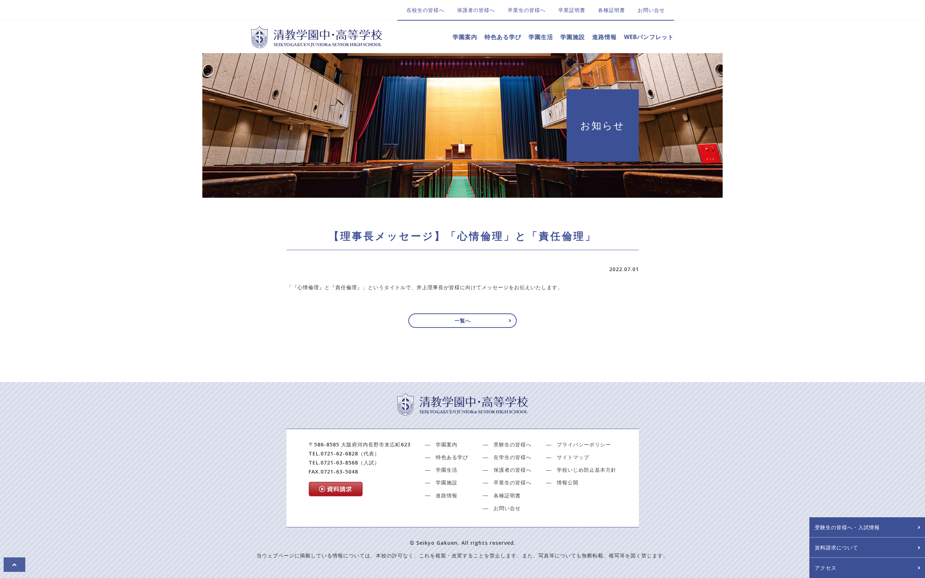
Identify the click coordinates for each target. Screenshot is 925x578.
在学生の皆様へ (513, 457)
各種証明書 (611, 10)
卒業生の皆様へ (527, 10)
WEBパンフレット (649, 37)
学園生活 (541, 37)
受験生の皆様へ (513, 444)
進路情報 (604, 37)
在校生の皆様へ (425, 10)
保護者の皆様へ (476, 10)
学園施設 (572, 37)
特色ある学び (503, 37)
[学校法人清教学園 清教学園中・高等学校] (316, 43)
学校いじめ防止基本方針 (586, 469)
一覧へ (463, 320)
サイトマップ (573, 457)
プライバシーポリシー (584, 444)
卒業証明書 (571, 10)
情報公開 (567, 482)
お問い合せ (651, 10)
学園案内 (465, 37)
